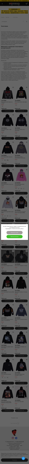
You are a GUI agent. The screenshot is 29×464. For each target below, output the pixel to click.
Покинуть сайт (14, 232)
